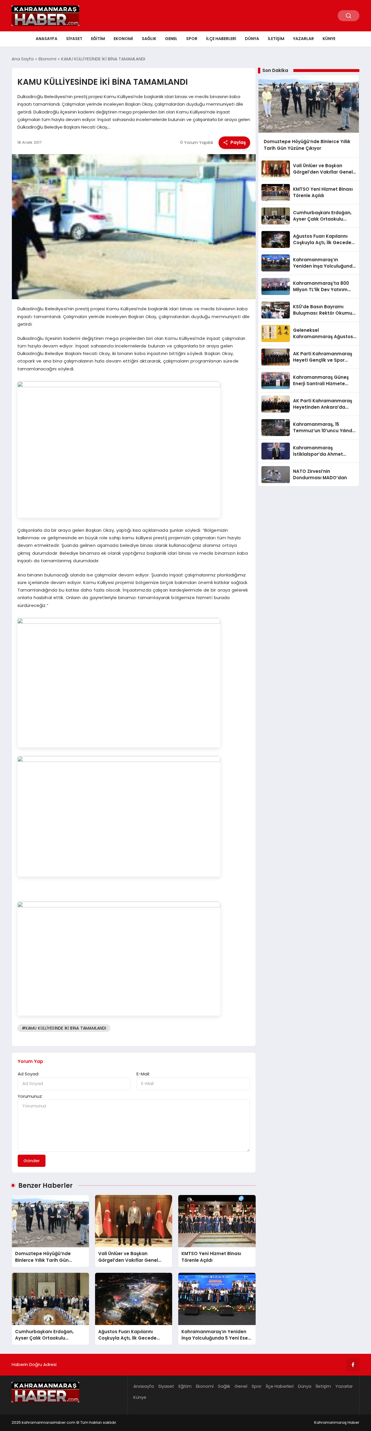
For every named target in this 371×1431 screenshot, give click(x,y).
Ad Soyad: (28, 1074)
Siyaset (74, 39)
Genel (171, 39)
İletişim (276, 39)
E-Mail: (143, 1074)
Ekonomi (123, 39)
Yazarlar (303, 39)
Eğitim (98, 39)
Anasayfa (46, 39)
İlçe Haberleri (221, 39)
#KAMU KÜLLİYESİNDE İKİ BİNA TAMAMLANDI (64, 1028)
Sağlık (149, 39)
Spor (191, 39)
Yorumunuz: (30, 1096)
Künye (329, 39)
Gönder (31, 1161)
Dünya (252, 39)
